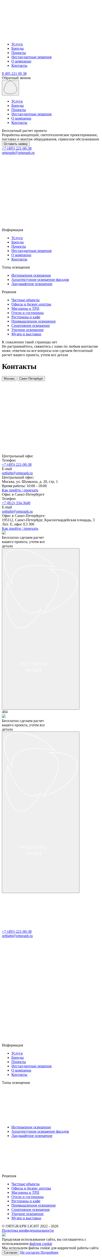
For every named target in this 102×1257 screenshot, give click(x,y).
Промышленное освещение (33, 321)
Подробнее (49, 1252)
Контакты (19, 65)
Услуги (17, 44)
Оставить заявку (16, 144)
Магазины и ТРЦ (25, 308)
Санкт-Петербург (31, 378)
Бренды (17, 48)
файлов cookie (40, 1244)
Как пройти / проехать (20, 490)
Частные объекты (25, 300)
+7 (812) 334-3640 (16, 503)
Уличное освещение (27, 330)
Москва (9, 378)
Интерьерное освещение (31, 275)
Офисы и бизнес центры (31, 1188)
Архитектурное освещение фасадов (40, 280)
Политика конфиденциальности (28, 1230)
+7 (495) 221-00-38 (17, 148)
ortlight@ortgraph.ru (17, 473)
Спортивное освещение (30, 325)
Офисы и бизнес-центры (31, 304)
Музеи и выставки (26, 334)
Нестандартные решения (31, 57)
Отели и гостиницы (27, 313)
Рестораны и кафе (25, 317)
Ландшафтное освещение (31, 284)
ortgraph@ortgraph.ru (18, 153)
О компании (21, 61)
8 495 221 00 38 (14, 74)
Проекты (18, 53)
